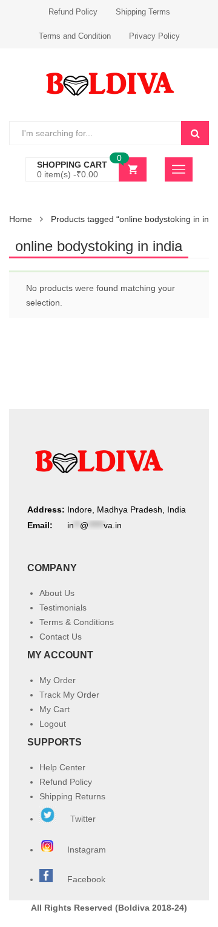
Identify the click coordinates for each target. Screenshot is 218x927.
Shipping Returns (72, 796)
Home (20, 219)
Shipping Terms (143, 11)
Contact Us (60, 636)
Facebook (86, 879)
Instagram (87, 849)
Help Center (62, 767)
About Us (56, 593)
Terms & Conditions (76, 622)
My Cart (54, 709)
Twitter (82, 819)
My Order (57, 680)
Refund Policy (72, 11)
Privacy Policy (154, 36)
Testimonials (63, 607)
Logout (52, 724)
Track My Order (69, 694)
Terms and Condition (75, 36)
